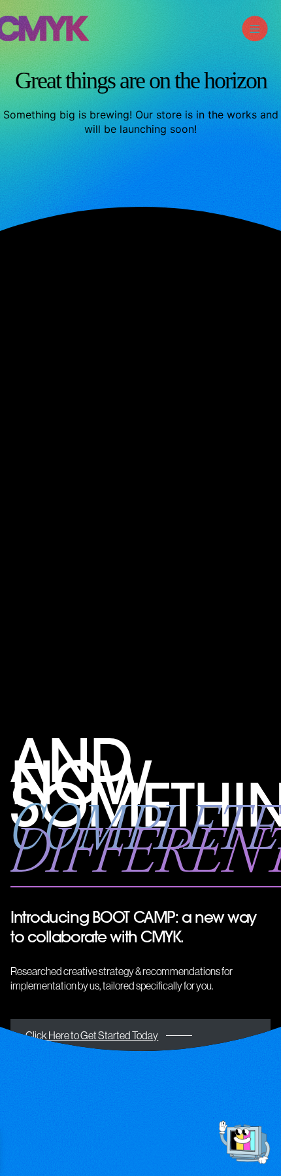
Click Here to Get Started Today (91, 1035)
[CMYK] (44, 37)
